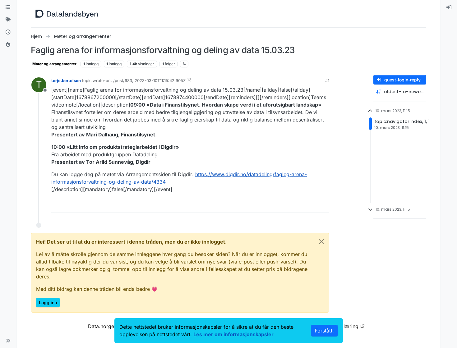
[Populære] (8, 45)
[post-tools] (324, 205)
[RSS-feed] (184, 64)
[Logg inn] (449, 7)
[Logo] (66, 13)
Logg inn (48, 302)
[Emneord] (8, 20)
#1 (327, 80)
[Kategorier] (8, 7)
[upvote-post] (300, 205)
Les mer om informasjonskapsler (233, 334)
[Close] (321, 241)
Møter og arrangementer (54, 64)
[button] (8, 341)
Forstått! (324, 330)
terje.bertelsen (66, 80)
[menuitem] (449, 7)
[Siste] (8, 32)
